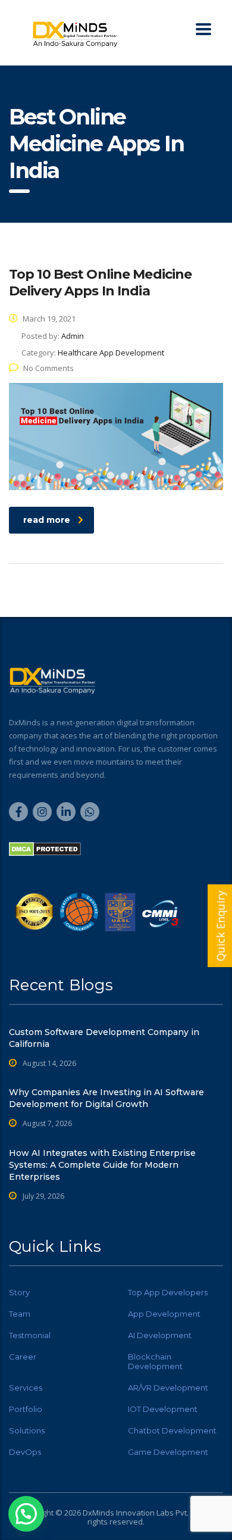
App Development (164, 1313)
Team (19, 1313)
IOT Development (162, 1409)
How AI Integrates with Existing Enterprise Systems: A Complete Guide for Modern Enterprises (102, 1165)
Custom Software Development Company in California (104, 1038)
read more (46, 520)
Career (22, 1356)
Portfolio (25, 1409)
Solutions (27, 1430)
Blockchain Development (155, 1361)
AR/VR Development (168, 1387)
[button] (26, 1514)
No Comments (48, 368)
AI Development (160, 1335)
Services (25, 1387)
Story (19, 1292)
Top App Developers (168, 1292)
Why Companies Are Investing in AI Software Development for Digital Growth (106, 1098)
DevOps (25, 1452)
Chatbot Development (172, 1430)
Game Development (168, 1452)
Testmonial (30, 1335)
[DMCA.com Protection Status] (45, 848)
